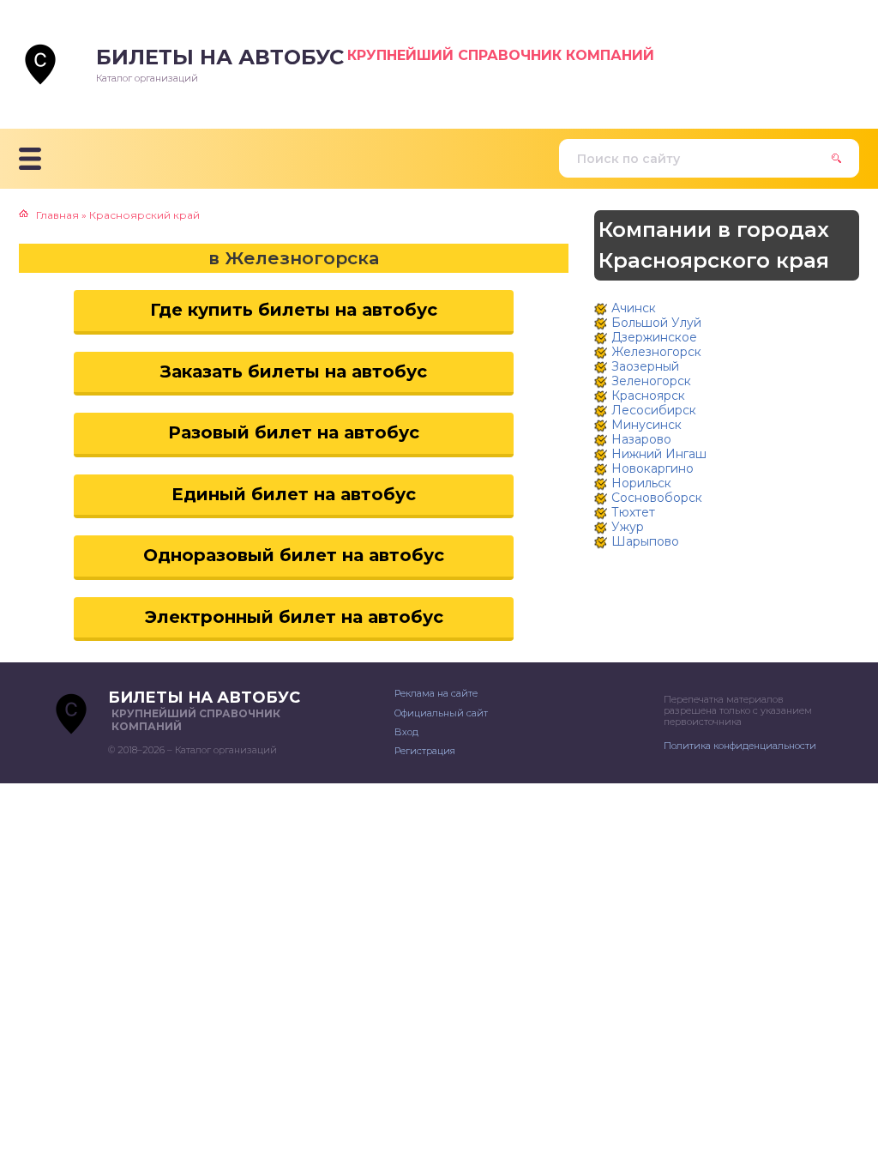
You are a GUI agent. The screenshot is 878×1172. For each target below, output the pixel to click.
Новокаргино (652, 468)
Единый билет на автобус (293, 494)
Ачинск (633, 308)
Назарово (641, 439)
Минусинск (646, 424)
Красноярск (648, 395)
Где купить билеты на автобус (293, 309)
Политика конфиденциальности (740, 746)
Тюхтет (633, 512)
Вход (406, 732)
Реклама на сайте (436, 693)
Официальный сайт (441, 713)
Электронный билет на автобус (294, 617)
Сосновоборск (656, 497)
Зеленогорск (651, 381)
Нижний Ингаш (659, 454)
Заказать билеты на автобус (293, 371)
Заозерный (645, 366)
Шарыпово (645, 541)
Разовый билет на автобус (293, 432)
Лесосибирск (653, 410)
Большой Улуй (656, 322)
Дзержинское (654, 337)
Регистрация (424, 751)
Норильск (641, 483)
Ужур (627, 527)
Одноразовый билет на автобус (293, 555)
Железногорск (656, 351)
